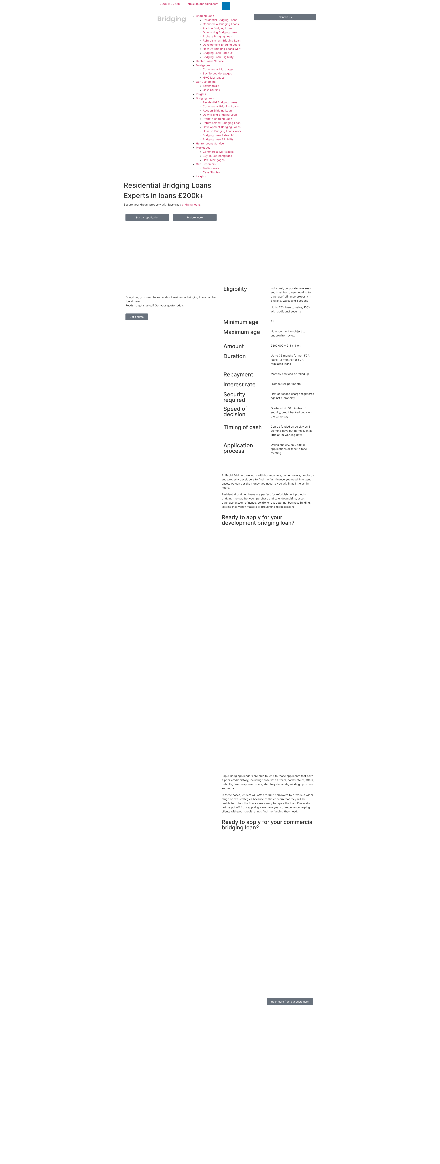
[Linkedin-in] (226, 6)
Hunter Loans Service (210, 61)
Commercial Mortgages (218, 69)
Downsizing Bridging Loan (220, 32)
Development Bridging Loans (221, 44)
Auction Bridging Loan (217, 28)
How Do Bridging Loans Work (222, 48)
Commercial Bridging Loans (221, 24)
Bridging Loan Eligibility (218, 57)
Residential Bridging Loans (220, 20)
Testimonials (211, 86)
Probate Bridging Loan (217, 36)
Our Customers (206, 81)
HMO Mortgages (213, 77)
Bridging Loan (205, 16)
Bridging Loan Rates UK (218, 53)
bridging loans (191, 204)
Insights (201, 94)
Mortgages (203, 65)
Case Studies (211, 90)
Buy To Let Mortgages (217, 73)
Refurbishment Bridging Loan (221, 40)
